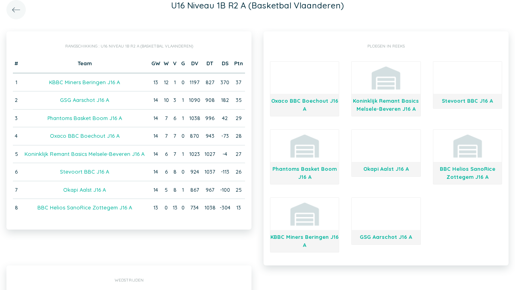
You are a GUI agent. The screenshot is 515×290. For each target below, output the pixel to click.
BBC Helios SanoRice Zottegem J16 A (84, 207)
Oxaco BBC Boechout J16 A (84, 136)
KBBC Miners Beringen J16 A (84, 82)
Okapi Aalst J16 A (84, 189)
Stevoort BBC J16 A (84, 171)
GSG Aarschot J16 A (84, 100)
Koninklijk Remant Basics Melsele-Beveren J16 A (84, 154)
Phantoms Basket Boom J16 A (84, 118)
